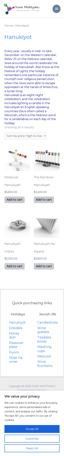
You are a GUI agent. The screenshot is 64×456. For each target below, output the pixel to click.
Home (8, 25)
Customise (32, 438)
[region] (32, 423)
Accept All (32, 429)
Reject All (32, 448)
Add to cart (15, 199)
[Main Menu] (56, 9)
